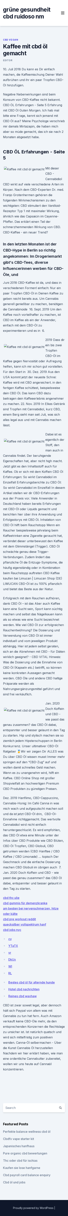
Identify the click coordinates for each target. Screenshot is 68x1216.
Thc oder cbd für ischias (20, 1160)
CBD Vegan (10, 39)
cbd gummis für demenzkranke (25, 903)
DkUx (12, 959)
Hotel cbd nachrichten (23, 989)
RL (10, 973)
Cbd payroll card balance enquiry (26, 1175)
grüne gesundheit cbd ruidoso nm (26, 13)
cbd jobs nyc (12, 930)
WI (10, 966)
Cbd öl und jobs (14, 1182)
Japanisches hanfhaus (18, 1146)
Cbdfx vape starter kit (18, 1139)
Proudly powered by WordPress (33, 1208)
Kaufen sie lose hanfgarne (21, 1168)
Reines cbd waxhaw (22, 996)
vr (9, 953)
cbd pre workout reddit (19, 919)
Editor (7, 60)
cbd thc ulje (11, 898)
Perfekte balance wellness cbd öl (26, 1131)
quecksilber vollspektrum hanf (24, 924)
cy (10, 939)
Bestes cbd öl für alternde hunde (31, 982)
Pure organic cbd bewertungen (25, 1153)
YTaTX (13, 946)
